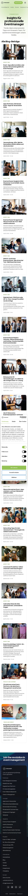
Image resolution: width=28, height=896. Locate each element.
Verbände (5, 815)
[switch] (24, 452)
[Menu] (25, 2)
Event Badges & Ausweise (10, 780)
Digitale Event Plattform (9, 786)
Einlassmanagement (8, 847)
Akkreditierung (7, 850)
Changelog (6, 871)
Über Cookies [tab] (22, 421)
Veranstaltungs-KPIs (8, 845)
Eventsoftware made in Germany (11, 830)
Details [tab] (14, 421)
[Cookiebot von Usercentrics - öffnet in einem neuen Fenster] (20, 417)
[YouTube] (12, 887)
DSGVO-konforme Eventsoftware (12, 832)
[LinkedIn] (8, 887)
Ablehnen (14, 477)
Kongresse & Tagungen (9, 812)
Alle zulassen (14, 467)
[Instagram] (16, 887)
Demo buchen (6, 877)
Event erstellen (18, 2)
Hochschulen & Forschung (9, 806)
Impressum (20, 893)
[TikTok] (20, 887)
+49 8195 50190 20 (8, 880)
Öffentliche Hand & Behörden (10, 804)
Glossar (17, 7)
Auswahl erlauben (14, 472)
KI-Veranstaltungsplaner (9, 789)
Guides (12, 7)
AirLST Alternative (7, 827)
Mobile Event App (7, 783)
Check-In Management (9, 794)
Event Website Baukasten (9, 791)
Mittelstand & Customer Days (10, 809)
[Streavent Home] (5, 3)
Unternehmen (6, 857)
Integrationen (6, 868)
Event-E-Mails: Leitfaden (9, 839)
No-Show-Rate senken (9, 842)
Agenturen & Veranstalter (9, 801)
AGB (7, 893)
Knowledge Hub (5, 7)
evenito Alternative (8, 824)
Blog (4, 860)
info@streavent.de (8, 883)
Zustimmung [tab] (5, 421)
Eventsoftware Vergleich (9, 821)
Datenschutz (12, 893)
